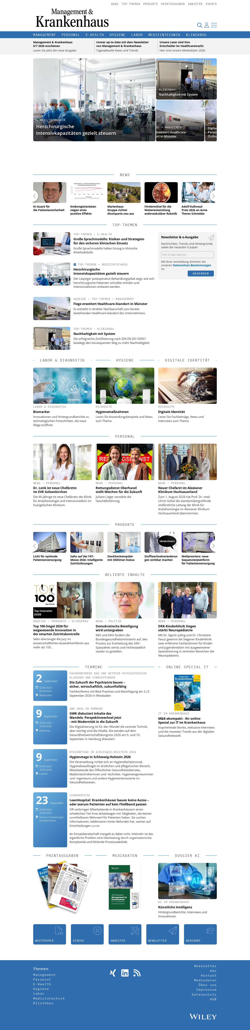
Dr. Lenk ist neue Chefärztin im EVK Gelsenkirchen (55, 490)
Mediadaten (205, 980)
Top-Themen (131, 4)
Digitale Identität (171, 412)
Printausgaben (173, 4)
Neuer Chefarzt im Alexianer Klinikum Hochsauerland (180, 490)
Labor (137, 35)
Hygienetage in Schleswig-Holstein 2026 (100, 757)
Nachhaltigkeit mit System (178, 94)
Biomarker (41, 412)
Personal (71, 35)
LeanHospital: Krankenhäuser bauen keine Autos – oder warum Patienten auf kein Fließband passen (109, 802)
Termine (94, 667)
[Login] (206, 25)
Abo (213, 971)
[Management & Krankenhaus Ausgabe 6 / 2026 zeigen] (70, 887)
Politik (115, 621)
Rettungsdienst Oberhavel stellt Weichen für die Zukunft (119, 490)
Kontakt (209, 975)
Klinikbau (196, 35)
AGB (213, 999)
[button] (32, 196)
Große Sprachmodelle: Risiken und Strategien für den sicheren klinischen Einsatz (108, 241)
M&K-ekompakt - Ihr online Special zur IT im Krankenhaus (181, 720)
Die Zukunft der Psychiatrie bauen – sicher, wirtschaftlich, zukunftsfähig (98, 684)
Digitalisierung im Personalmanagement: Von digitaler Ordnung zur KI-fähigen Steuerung (185, 132)
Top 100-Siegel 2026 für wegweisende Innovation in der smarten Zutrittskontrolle (56, 630)
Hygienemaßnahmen (112, 412)
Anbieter (195, 4)
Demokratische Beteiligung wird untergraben (117, 628)
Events (211, 4)
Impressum (206, 989)
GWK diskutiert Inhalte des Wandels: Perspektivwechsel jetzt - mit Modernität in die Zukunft (95, 717)
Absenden (201, 273)
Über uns (208, 985)
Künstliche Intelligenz (175, 907)
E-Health (95, 35)
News (115, 4)
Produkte (150, 4)
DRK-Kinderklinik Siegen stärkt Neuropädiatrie (177, 628)
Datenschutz (204, 994)
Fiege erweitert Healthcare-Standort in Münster (110, 304)
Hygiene (118, 35)
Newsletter (205, 966)
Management (44, 35)
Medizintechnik (164, 35)
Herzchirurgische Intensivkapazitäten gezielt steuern (76, 129)
